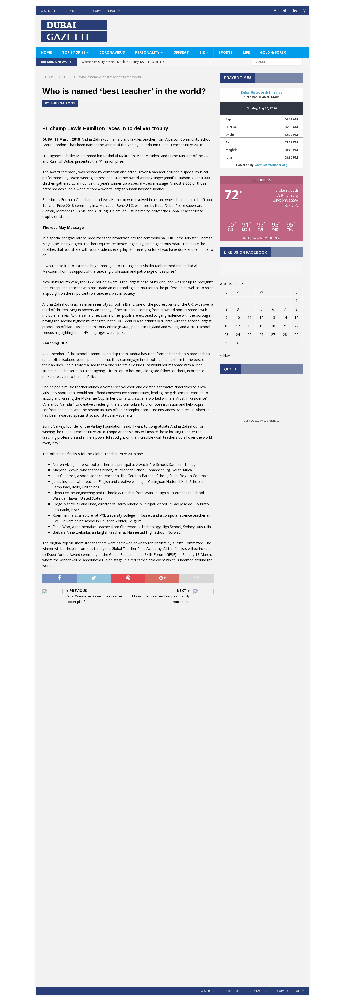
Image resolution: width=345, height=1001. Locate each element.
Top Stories (73, 52)
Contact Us (74, 11)
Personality (147, 52)
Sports (226, 52)
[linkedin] (294, 10)
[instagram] (304, 10)
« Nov (225, 355)
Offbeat (181, 52)
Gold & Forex (273, 52)
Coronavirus (112, 52)
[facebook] (274, 10)
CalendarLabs (271, 420)
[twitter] (284, 10)
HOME (46, 52)
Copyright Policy (106, 11)
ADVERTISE (48, 11)
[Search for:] (277, 61)
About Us (232, 991)
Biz (202, 52)
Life (246, 52)
